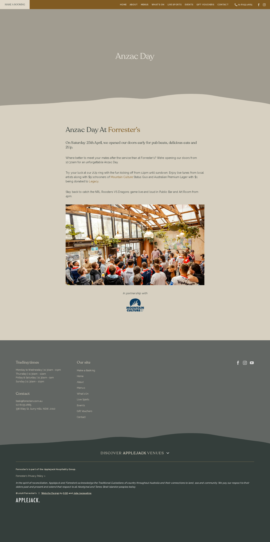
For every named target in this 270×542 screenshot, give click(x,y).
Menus (145, 4)
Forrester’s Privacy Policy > (30, 475)
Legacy (93, 181)
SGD (65, 493)
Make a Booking (86, 370)
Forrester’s (125, 130)
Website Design (50, 493)
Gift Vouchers (205, 4)
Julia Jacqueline (83, 493)
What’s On (83, 393)
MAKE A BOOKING (15, 4)
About (134, 4)
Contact (222, 4)
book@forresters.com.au (29, 401)
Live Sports (175, 4)
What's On (158, 4)
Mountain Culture (122, 177)
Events (189, 4)
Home (123, 4)
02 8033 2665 (23, 404)
